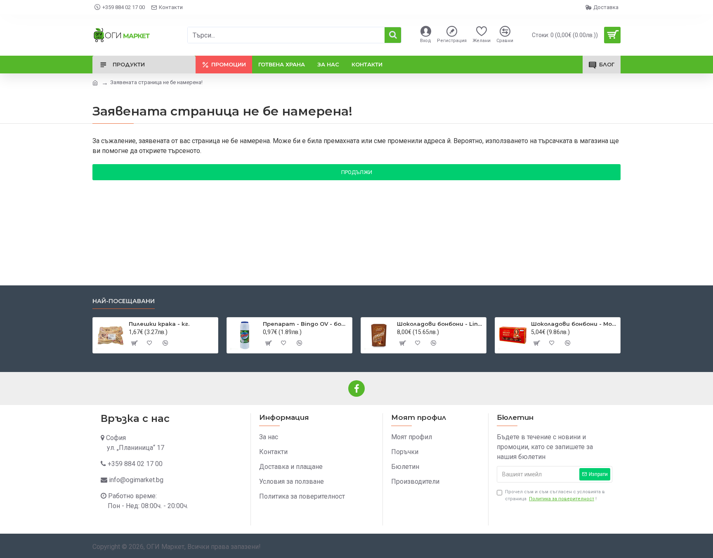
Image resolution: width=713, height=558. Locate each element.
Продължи (356, 172)
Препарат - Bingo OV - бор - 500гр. (306, 323)
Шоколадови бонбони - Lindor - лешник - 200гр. (440, 323)
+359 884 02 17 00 (135, 464)
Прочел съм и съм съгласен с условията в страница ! (555, 495)
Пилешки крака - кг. (159, 323)
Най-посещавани (123, 301)
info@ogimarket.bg (136, 480)
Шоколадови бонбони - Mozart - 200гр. (574, 323)
